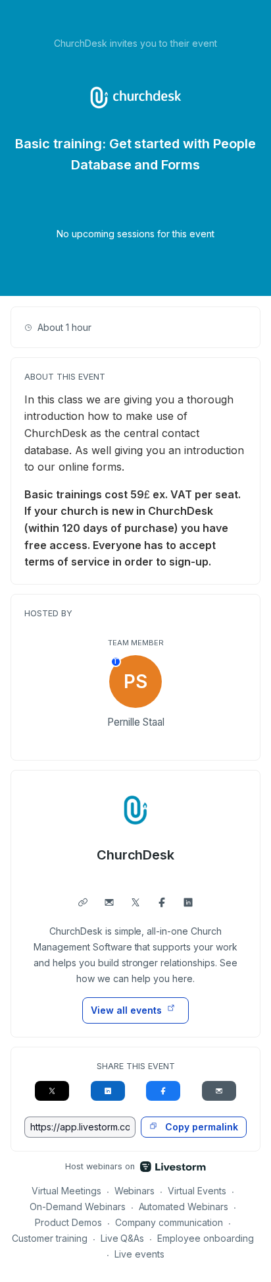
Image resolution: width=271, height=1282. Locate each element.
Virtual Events (197, 1190)
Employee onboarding (205, 1238)
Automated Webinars (184, 1206)
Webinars (134, 1190)
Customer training (49, 1238)
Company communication (169, 1222)
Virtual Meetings (66, 1190)
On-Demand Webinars (78, 1206)
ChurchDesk (136, 855)
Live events (139, 1254)
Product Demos (68, 1222)
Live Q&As (123, 1238)
